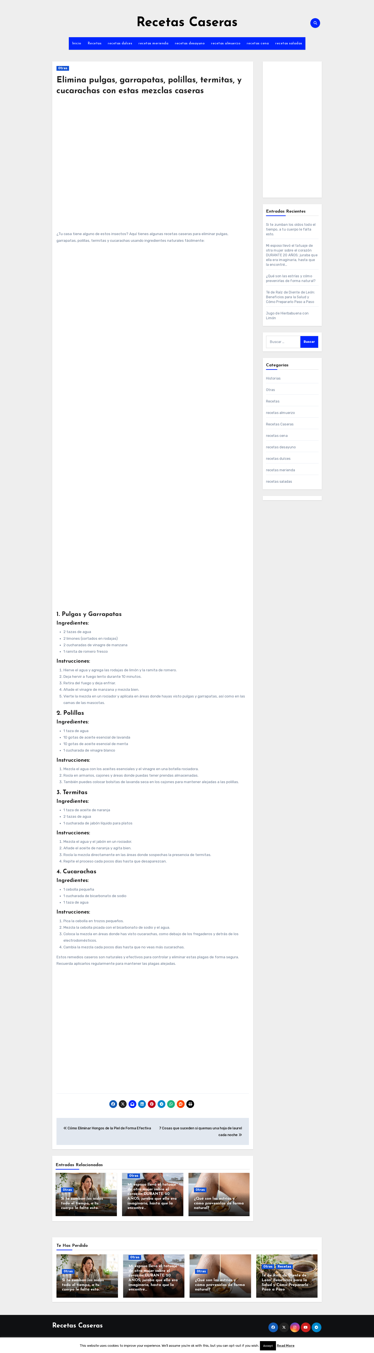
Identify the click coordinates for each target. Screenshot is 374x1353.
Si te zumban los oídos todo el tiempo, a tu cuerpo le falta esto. (82, 1203)
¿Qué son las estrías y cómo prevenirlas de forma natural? (219, 1203)
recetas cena (258, 43)
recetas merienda (153, 43)
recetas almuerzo (225, 43)
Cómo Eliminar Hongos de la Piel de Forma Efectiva (109, 1128)
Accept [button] (268, 1345)
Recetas (95, 43)
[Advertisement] (153, 139)
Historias (273, 378)
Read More (286, 1346)
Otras (62, 68)
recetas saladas (288, 43)
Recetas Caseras (187, 22)
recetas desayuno (190, 43)
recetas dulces (120, 43)
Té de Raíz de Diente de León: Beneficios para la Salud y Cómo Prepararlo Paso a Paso (290, 297)
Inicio (76, 43)
